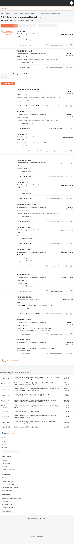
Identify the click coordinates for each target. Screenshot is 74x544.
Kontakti (4, 447)
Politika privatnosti (7, 481)
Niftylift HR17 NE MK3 (24, 51)
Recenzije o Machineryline (10, 487)
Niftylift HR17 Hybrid (24, 160)
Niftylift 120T (21, 31)
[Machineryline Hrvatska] (12, 3)
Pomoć (4, 444)
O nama (4, 441)
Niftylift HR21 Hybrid (24, 227)
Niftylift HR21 (5, 378)
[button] (71, 3)
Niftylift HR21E (22, 134)
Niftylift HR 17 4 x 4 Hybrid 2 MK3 (28, 89)
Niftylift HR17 (5, 389)
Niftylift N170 (5, 422)
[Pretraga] (71, 8)
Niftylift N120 (5, 416)
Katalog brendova (7, 490)
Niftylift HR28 (5, 401)
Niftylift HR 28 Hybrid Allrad (26, 204)
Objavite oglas (8, 83)
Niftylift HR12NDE (4, 406)
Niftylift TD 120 (5, 427)
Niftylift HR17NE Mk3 (24, 339)
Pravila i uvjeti (6, 478)
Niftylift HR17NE (22, 182)
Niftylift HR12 (5, 384)
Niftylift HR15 (5, 395)
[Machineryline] (2, 13)
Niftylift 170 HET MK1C (25, 297)
